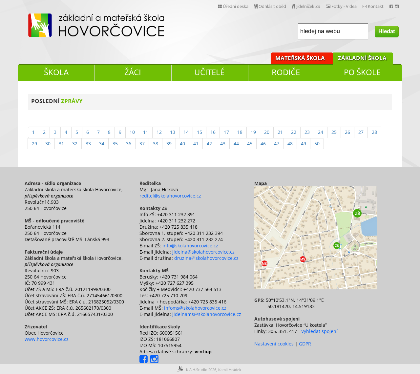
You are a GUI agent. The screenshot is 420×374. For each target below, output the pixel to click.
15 (199, 132)
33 (88, 143)
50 (317, 143)
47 (276, 143)
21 (280, 132)
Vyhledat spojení (319, 331)
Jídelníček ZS (307, 6)
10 (132, 132)
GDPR (305, 344)
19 (253, 132)
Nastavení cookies (274, 344)
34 (101, 143)
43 (222, 143)
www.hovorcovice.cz (47, 339)
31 (61, 143)
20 (266, 132)
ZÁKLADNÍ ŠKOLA (362, 58)
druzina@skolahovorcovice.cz (206, 258)
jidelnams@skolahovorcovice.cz (206, 314)
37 (142, 143)
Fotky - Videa (343, 6)
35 (115, 143)
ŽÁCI (132, 72)
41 (196, 143)
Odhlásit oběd (272, 6)
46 (263, 143)
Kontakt (375, 6)
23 (307, 132)
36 (128, 143)
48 (290, 143)
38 (155, 143)
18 (239, 132)
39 (169, 143)
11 (145, 132)
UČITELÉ (209, 72)
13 (172, 132)
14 (186, 132)
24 (320, 132)
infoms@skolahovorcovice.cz (195, 308)
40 (182, 143)
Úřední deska (235, 6)
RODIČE (286, 72)
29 (34, 143)
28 (374, 132)
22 (293, 132)
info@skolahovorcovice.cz (190, 245)
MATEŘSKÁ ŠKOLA (300, 58)
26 (347, 132)
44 (236, 143)
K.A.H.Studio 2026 (201, 369)
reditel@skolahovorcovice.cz (170, 196)
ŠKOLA (56, 72)
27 (361, 132)
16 (213, 132)
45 (249, 143)
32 (74, 143)
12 (159, 132)
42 (209, 143)
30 (48, 143)
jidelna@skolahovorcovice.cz (203, 252)
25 (334, 132)
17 (226, 132)
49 (303, 143)
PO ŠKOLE (362, 72)
